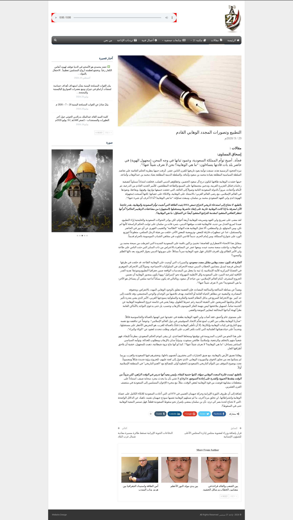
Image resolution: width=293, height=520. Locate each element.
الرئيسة (231, 40)
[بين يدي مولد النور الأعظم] (179, 470)
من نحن (108, 40)
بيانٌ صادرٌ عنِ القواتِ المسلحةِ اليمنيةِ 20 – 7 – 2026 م (82, 104)
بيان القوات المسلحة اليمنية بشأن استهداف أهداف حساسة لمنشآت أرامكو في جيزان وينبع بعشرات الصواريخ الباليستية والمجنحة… (82, 89)
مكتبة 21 (197, 40)
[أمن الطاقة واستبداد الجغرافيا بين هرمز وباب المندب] (139, 470)
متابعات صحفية (172, 40)
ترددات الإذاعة (125, 40)
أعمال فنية (148, 40)
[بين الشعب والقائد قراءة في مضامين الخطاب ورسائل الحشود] (219, 470)
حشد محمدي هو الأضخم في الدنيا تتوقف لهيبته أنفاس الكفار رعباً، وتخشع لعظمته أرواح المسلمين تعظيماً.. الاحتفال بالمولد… (82, 70)
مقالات (215, 40)
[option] (82, 191)
